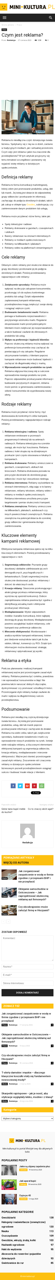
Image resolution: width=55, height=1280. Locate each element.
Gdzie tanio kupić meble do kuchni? (13, 811)
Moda (4, 1084)
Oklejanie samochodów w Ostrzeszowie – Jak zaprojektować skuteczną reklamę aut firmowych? (26, 1038)
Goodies (31, 204)
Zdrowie (23, 1170)
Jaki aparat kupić (27, 1181)
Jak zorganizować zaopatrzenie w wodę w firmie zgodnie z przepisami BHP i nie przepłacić (26, 1017)
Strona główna (8, 25)
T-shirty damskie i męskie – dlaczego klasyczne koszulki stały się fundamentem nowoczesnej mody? (26, 1076)
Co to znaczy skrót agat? (40, 809)
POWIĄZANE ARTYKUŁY (18, 857)
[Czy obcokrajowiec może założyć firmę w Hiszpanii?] (9, 910)
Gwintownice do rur (13, 1263)
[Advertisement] (27, 71)
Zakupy (23, 1184)
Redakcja (11, 40)
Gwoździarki (9, 1217)
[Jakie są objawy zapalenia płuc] (9, 1170)
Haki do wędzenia (12, 1249)
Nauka (5, 1231)
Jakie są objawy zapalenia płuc (34, 1166)
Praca (4, 30)
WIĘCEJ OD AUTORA (16, 862)
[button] (50, 18)
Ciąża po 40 (25, 1195)
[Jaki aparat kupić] (9, 1184)
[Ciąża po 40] (9, 1199)
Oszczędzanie (10, 1235)
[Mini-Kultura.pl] (27, 7)
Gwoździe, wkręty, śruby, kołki (19, 1240)
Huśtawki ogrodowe (13, 1244)
